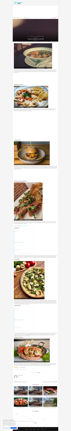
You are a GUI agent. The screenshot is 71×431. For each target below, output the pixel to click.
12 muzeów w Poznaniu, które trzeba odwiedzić (35, 396)
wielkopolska (24, 369)
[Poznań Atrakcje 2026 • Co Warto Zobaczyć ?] (35, 402)
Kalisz (21, 369)
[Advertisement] (35, 11)
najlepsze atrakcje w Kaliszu (24, 225)
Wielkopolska (31, 36)
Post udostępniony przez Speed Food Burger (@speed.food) (24, 253)
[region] (9, 424)
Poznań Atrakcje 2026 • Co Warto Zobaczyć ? (35, 407)
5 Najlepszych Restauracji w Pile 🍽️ (50, 396)
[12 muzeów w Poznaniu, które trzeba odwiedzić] (35, 390)
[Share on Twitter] (38, 372)
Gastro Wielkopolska (16, 369)
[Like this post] (36, 372)
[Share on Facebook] (37, 372)
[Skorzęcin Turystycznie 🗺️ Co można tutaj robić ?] (50, 402)
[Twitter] (52, 18)
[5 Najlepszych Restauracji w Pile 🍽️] (50, 390)
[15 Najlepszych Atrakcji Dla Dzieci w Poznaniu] (21, 390)
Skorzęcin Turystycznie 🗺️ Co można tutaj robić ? (50, 407)
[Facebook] (51, 18)
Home (28, 36)
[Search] (56, 18)
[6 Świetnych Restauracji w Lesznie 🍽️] (21, 402)
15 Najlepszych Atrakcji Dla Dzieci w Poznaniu (20, 396)
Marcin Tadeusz (36, 40)
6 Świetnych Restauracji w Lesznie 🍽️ (20, 407)
